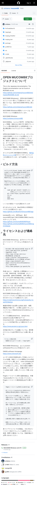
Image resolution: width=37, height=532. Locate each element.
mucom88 (15, 8)
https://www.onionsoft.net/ (12, 353)
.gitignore (8, 61)
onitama (7, 8)
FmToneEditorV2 (10, 28)
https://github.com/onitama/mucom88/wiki (17, 107)
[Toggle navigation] (2, 2)
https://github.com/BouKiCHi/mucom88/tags (18, 211)
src (6, 50)
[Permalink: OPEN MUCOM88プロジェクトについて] (1, 79)
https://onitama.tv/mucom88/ (13, 118)
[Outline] (34, 70)
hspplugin (8, 32)
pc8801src (8, 47)
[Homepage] (18, 2)
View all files (18, 65)
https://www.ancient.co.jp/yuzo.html (15, 326)
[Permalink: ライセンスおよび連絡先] (1, 233)
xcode (7, 54)
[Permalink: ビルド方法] (1, 164)
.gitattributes (9, 58)
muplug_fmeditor (10, 36)
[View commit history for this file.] (32, 24)
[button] (32, 170)
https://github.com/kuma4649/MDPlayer (16, 221)
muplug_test (8, 39)
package (8, 43)
